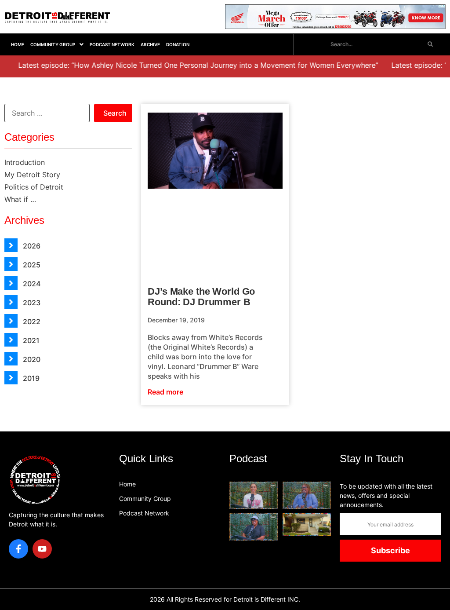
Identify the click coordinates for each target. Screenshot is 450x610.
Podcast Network (112, 44)
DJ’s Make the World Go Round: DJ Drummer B (201, 296)
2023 (30, 302)
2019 (30, 378)
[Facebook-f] (18, 549)
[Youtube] (42, 549)
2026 (30, 245)
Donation (177, 44)
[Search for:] (47, 113)
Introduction (24, 162)
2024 (30, 283)
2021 (30, 340)
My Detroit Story (32, 174)
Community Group (52, 44)
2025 (30, 264)
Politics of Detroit (33, 187)
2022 (30, 321)
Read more (165, 391)
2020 (30, 359)
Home (17, 44)
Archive (150, 44)
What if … (20, 199)
